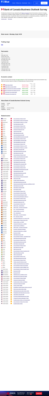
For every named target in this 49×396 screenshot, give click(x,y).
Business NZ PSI (17, 272)
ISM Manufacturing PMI (18, 171)
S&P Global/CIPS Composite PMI (20, 164)
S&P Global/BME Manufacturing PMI (21, 136)
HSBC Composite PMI (18, 254)
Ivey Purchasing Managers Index (20, 194)
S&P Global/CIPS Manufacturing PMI (21, 169)
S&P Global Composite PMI (19, 149)
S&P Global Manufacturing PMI (20, 151)
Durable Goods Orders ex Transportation (22, 300)
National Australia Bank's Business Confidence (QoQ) (24, 184)
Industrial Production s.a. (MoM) (20, 223)
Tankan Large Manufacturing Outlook (21, 263)
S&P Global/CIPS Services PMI (19, 162)
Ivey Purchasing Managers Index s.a (21, 196)
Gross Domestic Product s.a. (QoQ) (20, 122)
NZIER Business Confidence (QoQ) (20, 274)
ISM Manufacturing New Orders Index (21, 291)
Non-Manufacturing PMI (18, 124)
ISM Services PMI (17, 178)
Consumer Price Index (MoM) (11, 92)
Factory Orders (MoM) (18, 285)
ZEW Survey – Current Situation (20, 214)
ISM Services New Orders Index (20, 289)
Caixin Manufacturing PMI (19, 135)
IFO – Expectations (17, 213)
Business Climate (17, 233)
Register (44, 3)
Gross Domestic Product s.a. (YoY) (20, 145)
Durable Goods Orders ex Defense (20, 281)
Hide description (4, 19)
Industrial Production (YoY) (19, 129)
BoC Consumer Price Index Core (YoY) (12, 90)
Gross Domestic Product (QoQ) (20, 118)
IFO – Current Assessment (19, 209)
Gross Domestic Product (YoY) (19, 126)
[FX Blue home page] (5, 2)
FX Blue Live (18, 3)
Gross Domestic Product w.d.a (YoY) (21, 220)
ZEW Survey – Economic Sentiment (20, 207)
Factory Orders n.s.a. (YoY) (19, 211)
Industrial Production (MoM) (19, 280)
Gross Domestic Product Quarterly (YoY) (21, 251)
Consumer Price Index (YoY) (10, 94)
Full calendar (10, 19)
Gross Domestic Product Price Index (21, 301)
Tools (29, 3)
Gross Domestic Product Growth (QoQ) (21, 269)
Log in (36, 3)
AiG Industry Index (17, 189)
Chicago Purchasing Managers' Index (21, 298)
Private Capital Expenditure (19, 180)
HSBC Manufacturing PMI (19, 252)
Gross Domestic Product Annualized (21, 120)
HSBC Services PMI (17, 249)
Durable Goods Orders (18, 303)
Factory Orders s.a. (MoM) (19, 222)
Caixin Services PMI (17, 131)
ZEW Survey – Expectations (19, 205)
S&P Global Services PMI (18, 153)
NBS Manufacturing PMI (18, 133)
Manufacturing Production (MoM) (20, 276)
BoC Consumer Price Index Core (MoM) (13, 88)
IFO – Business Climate (18, 216)
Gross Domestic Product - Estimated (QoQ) (22, 236)
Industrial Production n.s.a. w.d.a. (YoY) (21, 218)
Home (13, 3)
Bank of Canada (25, 13)
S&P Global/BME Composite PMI (20, 140)
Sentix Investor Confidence (19, 225)
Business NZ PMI (17, 271)
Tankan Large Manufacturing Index (21, 156)
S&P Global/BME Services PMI (19, 142)
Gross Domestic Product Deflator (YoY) (21, 267)
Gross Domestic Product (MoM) (20, 193)
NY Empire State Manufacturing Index (21, 296)
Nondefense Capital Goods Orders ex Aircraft (23, 287)
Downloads (24, 3)
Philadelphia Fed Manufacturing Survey (21, 292)
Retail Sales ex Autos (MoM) (10, 86)
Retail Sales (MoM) (9, 85)
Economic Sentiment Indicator (20, 229)
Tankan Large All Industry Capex (20, 262)
